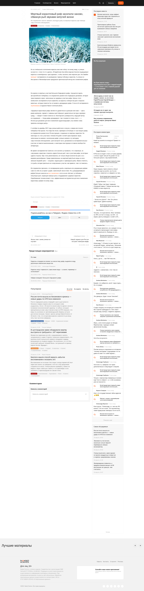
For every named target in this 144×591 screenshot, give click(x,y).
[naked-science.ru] (122, 586)
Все (56, 251)
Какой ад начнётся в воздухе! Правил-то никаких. (107, 141)
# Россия (44, 323)
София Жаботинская (48, 9)
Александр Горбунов (102, 362)
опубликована (35, 106)
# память (65, 373)
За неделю (77, 289)
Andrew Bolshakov (101, 280)
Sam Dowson (100, 210)
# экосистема (55, 25)
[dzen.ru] (115, 586)
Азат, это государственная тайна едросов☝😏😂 (107, 394)
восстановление (53, 173)
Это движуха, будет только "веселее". (106, 296)
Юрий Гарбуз (100, 256)
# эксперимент (35, 375)
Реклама (120, 561)
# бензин (47, 321)
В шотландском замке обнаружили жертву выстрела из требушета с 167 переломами (49, 331)
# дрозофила (52, 373)
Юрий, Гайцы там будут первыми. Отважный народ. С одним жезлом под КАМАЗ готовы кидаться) (106, 186)
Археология (34, 348)
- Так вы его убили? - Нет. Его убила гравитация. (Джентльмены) (105, 200)
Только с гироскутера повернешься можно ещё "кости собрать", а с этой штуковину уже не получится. (107, 380)
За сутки (69, 289)
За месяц (86, 289)
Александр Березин (102, 403)
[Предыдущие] (135, 546)
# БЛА (53, 321)
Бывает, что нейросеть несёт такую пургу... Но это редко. (108, 284)
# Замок (42, 348)
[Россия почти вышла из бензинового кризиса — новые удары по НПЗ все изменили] (81, 303)
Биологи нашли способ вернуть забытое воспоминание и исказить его (48, 358)
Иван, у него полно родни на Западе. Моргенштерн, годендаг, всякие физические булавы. (106, 325)
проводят (34, 77)
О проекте (113, 561)
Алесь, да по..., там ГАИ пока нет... (105, 258)
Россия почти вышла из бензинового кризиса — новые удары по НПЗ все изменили (51, 298)
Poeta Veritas (100, 346)
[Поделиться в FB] (23, 14)
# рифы (48, 25)
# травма (44, 350)
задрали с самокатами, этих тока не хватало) (105, 271)
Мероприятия (65, 3)
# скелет (63, 348)
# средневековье (36, 350)
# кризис (33, 323)
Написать (111, 3)
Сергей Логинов (101, 181)
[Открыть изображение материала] (59, 45)
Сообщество (47, 3)
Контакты (106, 561)
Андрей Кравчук (101, 151)
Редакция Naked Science (49, 274)
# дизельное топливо (62, 321)
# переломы (55, 348)
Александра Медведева (48, 266)
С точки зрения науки (37, 321)
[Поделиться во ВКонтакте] (23, 27)
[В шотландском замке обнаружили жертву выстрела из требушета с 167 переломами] (81, 336)
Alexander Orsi (100, 225)
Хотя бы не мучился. (100, 338)
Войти (120, 3)
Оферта (99, 561)
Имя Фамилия (100, 240)
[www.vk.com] (107, 586)
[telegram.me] (118, 586)
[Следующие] (140, 546)
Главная (37, 3)
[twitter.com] (103, 586)
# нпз (39, 323)
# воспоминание (42, 373)
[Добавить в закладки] (23, 10)
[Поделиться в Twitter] (23, 18)
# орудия (48, 348)
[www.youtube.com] (111, 586)
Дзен (59, 217)
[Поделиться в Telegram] (23, 22)
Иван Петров (100, 166)
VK (79, 217)
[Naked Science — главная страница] (27, 3)
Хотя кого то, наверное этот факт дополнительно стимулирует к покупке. (106, 365)
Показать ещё (108, 420)
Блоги (56, 3)
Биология (34, 25)
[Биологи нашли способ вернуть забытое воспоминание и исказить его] (81, 363)
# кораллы (41, 25)
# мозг (59, 373)
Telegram (40, 217)
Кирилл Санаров (101, 390)
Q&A (74, 3)
